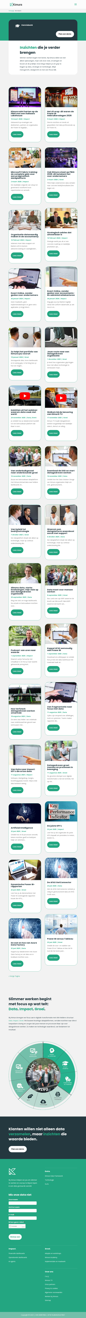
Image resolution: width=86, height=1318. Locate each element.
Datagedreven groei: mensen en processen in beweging (60, 767)
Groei (27, 357)
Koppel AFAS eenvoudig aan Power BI (59, 649)
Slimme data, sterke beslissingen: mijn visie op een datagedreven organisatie (24, 590)
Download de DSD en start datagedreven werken (61, 471)
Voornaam (13, 1199)
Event (34, 417)
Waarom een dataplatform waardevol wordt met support (60, 531)
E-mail (12, 1215)
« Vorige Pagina (14, 976)
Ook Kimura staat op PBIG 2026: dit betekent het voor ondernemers (60, 174)
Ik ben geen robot (17, 1222)
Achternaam (14, 1207)
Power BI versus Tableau (60, 938)
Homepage (11, 11)
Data (29, 417)
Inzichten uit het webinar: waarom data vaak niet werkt (24, 412)
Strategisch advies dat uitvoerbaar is (59, 233)
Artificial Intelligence (22, 827)
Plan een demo (65, 34)
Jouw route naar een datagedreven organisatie (58, 353)
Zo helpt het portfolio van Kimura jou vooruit (24, 352)
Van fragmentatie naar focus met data (59, 707)
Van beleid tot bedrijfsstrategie (20, 530)
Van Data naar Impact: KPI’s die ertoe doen (23, 770)
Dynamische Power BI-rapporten (23, 885)
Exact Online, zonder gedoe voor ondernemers (24, 294)
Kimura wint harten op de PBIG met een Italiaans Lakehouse (24, 113)
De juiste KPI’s (54, 825)
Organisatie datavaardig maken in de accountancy (25, 235)
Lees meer (17, 134)
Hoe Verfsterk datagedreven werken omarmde (23, 710)
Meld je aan (15, 1237)
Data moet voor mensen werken (60, 590)
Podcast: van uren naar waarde (23, 651)
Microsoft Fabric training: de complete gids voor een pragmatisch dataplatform (24, 175)
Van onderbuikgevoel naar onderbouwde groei (24, 471)
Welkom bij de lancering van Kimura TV (60, 413)
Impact (27, 119)
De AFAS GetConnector (59, 882)
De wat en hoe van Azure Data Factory (24, 943)
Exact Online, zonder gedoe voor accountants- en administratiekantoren (61, 293)
